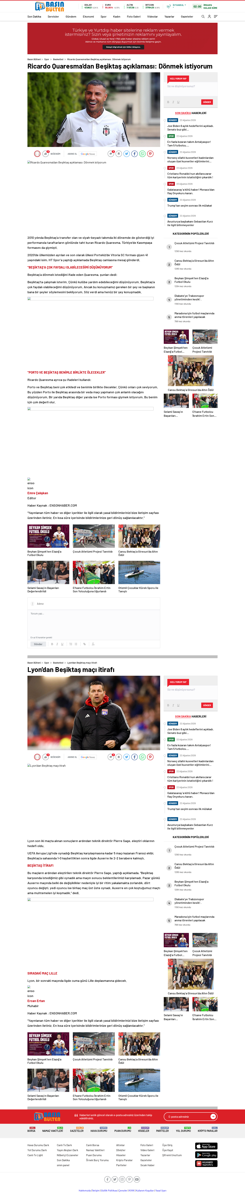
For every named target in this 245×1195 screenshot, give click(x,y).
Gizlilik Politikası (109, 1190)
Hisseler (143, 1129)
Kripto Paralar (208, 1129)
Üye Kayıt (167, 1150)
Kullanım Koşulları (145, 1190)
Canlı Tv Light (35, 1155)
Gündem (71, 16)
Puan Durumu (122, 1129)
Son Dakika (34, 16)
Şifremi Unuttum (172, 1155)
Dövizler (121, 1150)
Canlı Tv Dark (64, 1145)
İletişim (96, 1190)
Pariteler (162, 1129)
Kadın (116, 16)
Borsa (31, 1129)
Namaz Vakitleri (52, 1129)
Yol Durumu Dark (37, 1150)
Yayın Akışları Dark (67, 1150)
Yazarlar (169, 16)
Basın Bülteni (34, 59)
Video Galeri (147, 1150)
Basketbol (58, 59)
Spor (104, 16)
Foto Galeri (134, 16)
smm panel (63, 1165)
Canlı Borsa (92, 1145)
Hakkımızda (85, 1190)
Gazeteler (187, 16)
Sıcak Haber (147, 1165)
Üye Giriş (167, 1145)
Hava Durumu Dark (38, 1145)
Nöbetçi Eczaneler (67, 1155)
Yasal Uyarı (161, 1190)
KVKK (132, 1190)
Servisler (53, 16)
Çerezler (123, 1190)
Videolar (152, 16)
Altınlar (120, 1145)
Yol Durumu (183, 1129)
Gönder (38, 644)
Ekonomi (88, 16)
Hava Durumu (99, 1129)
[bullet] (75, 644)
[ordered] (70, 644)
